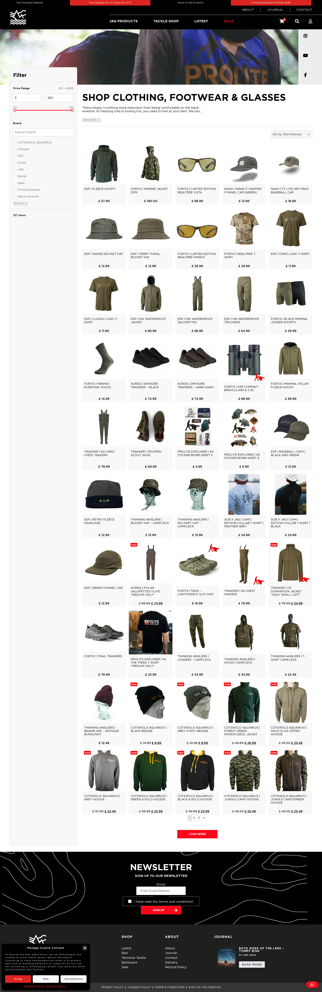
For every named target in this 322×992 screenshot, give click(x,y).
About (248, 9)
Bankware (129, 962)
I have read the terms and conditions (164, 901)
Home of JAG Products (158, 3)
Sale (125, 967)
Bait (125, 953)
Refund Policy (176, 967)
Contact (305, 9)
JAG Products (123, 21)
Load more (197, 834)
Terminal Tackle (134, 957)
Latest (126, 948)
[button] (85, 948)
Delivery (171, 962)
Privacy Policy (55, 986)
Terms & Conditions (170, 987)
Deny (46, 978)
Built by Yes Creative (205, 987)
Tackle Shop (166, 21)
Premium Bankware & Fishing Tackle (238, 3)
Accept (18, 978)
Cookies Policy (34, 986)
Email (161, 884)
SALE (228, 21)
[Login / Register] (311, 21)
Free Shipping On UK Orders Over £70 (77, 3)
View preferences (73, 978)
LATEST (201, 21)
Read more (252, 964)
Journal (275, 9)
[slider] (14, 110)
